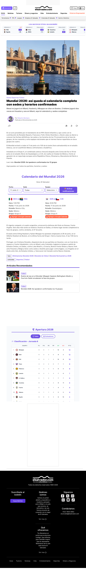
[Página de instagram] (72, 497)
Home (9, 98)
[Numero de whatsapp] (63, 501)
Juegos (19, 18)
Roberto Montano (23, 118)
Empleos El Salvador (31, 18)
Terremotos (5, 18)
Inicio (3, 13)
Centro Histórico (63, 18)
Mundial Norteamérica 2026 (60, 256)
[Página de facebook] (62, 497)
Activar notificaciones (68, 190)
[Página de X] (67, 497)
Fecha (11, 187)
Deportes (64, 13)
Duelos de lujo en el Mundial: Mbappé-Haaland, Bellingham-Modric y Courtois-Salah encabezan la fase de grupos (47, 277)
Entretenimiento (52, 13)
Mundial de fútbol (41, 256)
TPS (13, 18)
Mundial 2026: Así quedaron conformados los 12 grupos (35, 162)
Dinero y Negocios (69, 561)
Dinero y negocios (31, 13)
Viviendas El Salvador (48, 18)
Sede (25, 187)
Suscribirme (18, 501)
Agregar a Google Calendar (21, 217)
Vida (42, 13)
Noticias (11, 13)
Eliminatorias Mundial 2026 (23, 256)
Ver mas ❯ (43, 519)
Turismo (19, 13)
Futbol (22, 98)
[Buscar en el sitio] (15, 8)
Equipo (47, 187)
